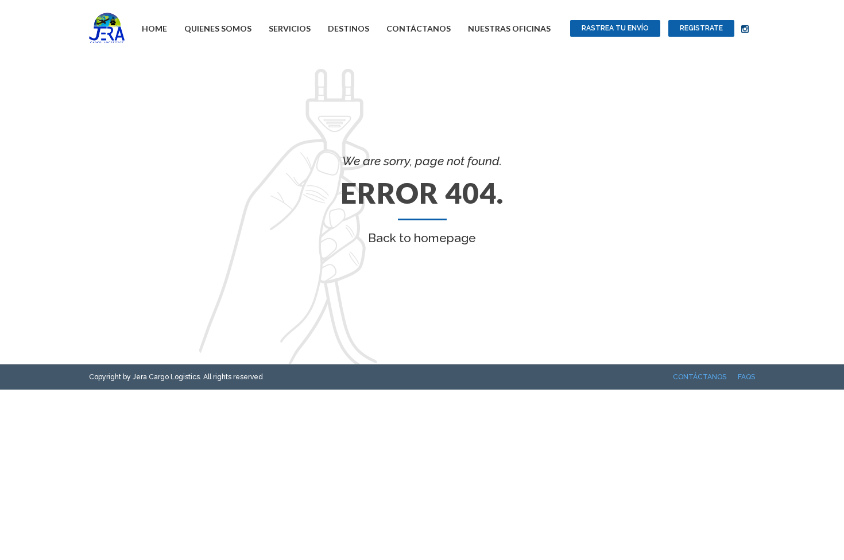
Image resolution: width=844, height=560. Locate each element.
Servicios (290, 28)
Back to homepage (422, 238)
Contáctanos (418, 28)
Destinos (348, 28)
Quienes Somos (217, 28)
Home (154, 28)
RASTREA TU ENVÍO (615, 28)
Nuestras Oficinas (509, 28)
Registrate (701, 28)
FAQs (746, 377)
